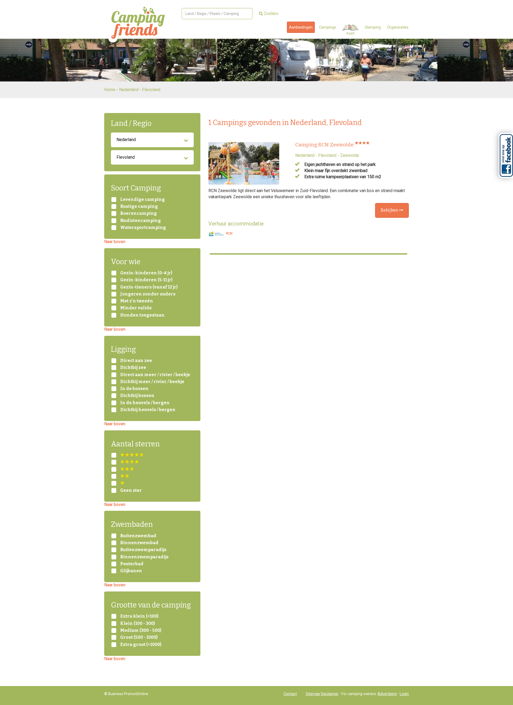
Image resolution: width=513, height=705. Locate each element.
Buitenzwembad (138, 535)
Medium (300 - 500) (140, 630)
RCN (228, 233)
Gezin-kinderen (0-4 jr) (146, 273)
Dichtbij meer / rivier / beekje (152, 381)
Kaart (351, 33)
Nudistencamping (140, 220)
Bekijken (390, 210)
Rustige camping (139, 206)
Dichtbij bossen (137, 395)
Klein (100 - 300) (137, 623)
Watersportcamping (143, 227)
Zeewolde (349, 155)
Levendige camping (142, 199)
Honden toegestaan (142, 315)
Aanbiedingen (301, 27)
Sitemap (313, 694)
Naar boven (114, 241)
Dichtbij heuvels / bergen (148, 409)
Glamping (373, 27)
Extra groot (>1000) (140, 644)
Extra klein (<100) (139, 616)
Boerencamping (138, 213)
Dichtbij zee (133, 367)
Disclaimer (330, 694)
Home (109, 89)
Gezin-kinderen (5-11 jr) (146, 280)
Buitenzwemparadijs (143, 549)
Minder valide (136, 308)
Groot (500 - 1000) (139, 637)
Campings (327, 27)
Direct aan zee (136, 360)
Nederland (128, 89)
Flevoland (151, 89)
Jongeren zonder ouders (148, 294)
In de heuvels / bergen (145, 402)
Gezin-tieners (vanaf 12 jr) (149, 287)
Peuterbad (131, 564)
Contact (290, 694)
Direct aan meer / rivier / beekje (155, 374)
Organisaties (398, 27)
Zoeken (270, 13)
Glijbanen (131, 570)
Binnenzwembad (139, 542)
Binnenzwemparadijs (144, 557)
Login (404, 694)
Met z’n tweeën (136, 301)
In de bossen (134, 388)
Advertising (387, 694)
